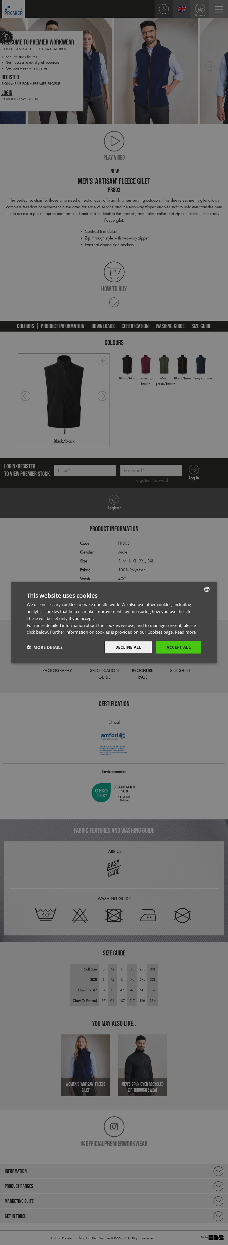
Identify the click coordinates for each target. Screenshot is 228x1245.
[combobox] (207, 589)
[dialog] (114, 622)
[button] (45, 647)
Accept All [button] (179, 647)
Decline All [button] (128, 647)
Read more (185, 632)
